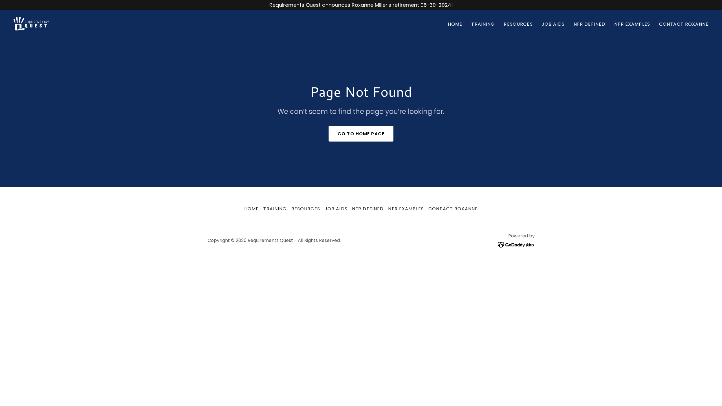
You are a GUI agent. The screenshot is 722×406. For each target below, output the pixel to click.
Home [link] (455, 24)
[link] (31, 23)
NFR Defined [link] (590, 24)
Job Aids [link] (553, 24)
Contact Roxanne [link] (683, 24)
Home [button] (251, 209)
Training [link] (483, 24)
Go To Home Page (361, 134)
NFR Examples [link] (632, 24)
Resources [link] (518, 24)
